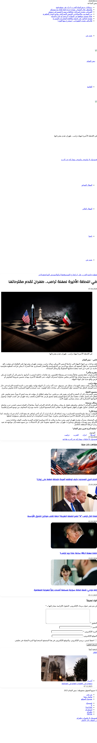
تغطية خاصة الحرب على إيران (86, 275)
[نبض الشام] (92, 61)
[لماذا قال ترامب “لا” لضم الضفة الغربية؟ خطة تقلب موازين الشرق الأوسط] (74, 511)
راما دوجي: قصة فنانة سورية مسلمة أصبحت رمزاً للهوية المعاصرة (65, 590)
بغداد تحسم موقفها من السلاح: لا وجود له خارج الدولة (71, 16)
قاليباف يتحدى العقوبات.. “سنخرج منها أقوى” (74, 21)
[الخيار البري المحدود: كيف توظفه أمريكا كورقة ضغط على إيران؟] (74, 474)
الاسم (94, 627)
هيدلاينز (41, 275)
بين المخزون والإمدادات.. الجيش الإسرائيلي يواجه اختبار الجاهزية (67, 14)
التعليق (93, 623)
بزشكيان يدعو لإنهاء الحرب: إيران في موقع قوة (74, 7)
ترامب (66, 435)
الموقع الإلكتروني (90, 636)
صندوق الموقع (86, 699)
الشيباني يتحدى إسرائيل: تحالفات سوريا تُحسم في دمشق (70, 12)
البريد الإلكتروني (90, 632)
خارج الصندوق (69, 275)
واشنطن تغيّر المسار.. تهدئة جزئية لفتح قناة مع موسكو (71, 10)
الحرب (76, 435)
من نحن (89, 695)
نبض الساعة (49, 275)
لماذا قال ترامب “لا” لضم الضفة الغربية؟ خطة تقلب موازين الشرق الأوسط (62, 516)
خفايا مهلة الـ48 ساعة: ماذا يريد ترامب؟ (78, 553)
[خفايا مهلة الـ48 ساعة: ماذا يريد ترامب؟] (74, 548)
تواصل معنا (88, 697)
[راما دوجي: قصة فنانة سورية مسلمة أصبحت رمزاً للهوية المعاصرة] (74, 585)
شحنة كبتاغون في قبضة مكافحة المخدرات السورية (72, 19)
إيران (84, 435)
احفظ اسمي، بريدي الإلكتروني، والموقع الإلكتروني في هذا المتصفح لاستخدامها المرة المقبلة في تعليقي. (54, 640)
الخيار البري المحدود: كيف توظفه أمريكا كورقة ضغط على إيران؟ (67, 479)
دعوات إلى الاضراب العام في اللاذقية (77, 683)
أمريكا (92, 435)
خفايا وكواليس (59, 275)
